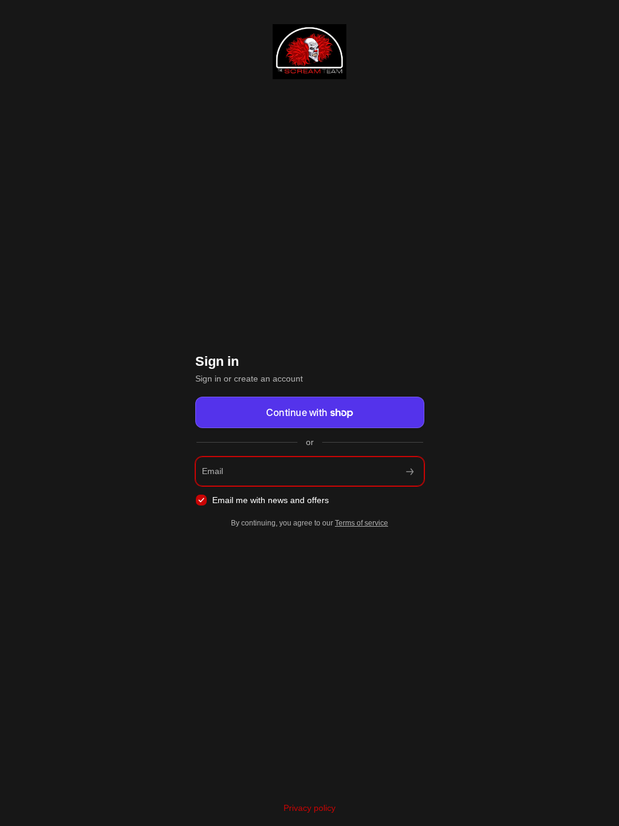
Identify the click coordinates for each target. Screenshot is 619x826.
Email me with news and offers (270, 500)
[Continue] (410, 471)
